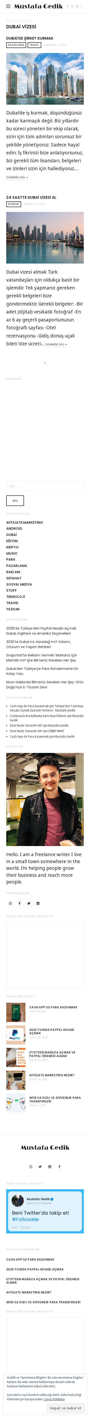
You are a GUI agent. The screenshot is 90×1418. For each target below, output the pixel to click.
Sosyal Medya (19, 584)
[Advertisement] (45, 430)
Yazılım (12, 609)
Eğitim (12, 541)
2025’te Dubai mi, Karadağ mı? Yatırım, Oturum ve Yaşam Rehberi (38, 644)
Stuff (11, 590)
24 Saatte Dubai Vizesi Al (31, 197)
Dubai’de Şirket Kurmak (29, 38)
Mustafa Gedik (38, 6)
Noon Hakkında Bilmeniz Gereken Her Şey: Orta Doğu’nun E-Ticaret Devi (44, 685)
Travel (34, 45)
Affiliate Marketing (24, 522)
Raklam (13, 572)
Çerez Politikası (54, 1399)
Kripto (12, 547)
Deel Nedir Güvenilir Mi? (26, 725)
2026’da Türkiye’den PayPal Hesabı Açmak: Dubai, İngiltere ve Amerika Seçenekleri (41, 631)
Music (12, 553)
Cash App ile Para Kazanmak (29, 706)
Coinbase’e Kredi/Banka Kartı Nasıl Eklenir (38, 716)
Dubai (11, 534)
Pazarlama (16, 45)
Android (14, 528)
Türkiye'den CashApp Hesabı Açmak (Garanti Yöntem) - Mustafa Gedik (47, 708)
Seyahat (13, 204)
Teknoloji (15, 596)
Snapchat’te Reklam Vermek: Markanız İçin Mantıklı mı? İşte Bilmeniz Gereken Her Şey (41, 658)
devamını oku (15, 177)
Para (10, 559)
